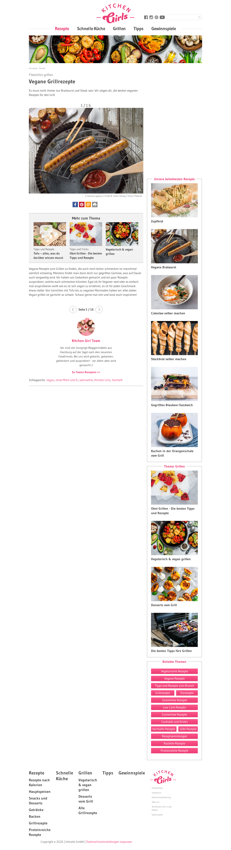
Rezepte (62, 28)
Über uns (155, 802)
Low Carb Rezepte (174, 707)
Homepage (33, 68)
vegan (50, 380)
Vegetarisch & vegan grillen (88, 785)
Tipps (138, 28)
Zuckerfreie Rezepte (174, 714)
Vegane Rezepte (174, 678)
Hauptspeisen (40, 791)
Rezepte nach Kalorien (39, 782)
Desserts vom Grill (86, 798)
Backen (34, 816)
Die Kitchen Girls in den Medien (162, 808)
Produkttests (157, 788)
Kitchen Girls (102, 380)
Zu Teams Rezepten (84, 372)
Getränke (36, 810)
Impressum (156, 792)
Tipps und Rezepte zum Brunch (174, 686)
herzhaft (117, 380)
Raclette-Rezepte (174, 743)
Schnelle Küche (91, 28)
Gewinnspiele (163, 28)
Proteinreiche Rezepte (174, 750)
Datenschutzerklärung (161, 797)
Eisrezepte (186, 693)
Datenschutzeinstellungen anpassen (109, 842)
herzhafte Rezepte (163, 729)
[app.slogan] (163, 777)
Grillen (119, 28)
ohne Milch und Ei (67, 380)
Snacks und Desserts (38, 800)
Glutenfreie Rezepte (174, 700)
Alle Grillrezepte (88, 810)
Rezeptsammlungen (174, 736)
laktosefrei (86, 380)
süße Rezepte (188, 729)
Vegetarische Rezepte (174, 671)
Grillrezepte (162, 693)
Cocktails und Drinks (174, 722)
